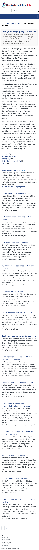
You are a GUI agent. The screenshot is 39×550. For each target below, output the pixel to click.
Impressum (5, 537)
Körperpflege (6, 159)
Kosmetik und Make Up (10, 156)
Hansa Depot (5, 545)
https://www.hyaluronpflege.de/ (13, 187)
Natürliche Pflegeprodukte (11, 161)
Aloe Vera (5, 154)
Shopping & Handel (16, 23)
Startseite (5, 23)
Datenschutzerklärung (8, 539)
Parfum (4, 163)
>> (13, 528)
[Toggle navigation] (35, 16)
